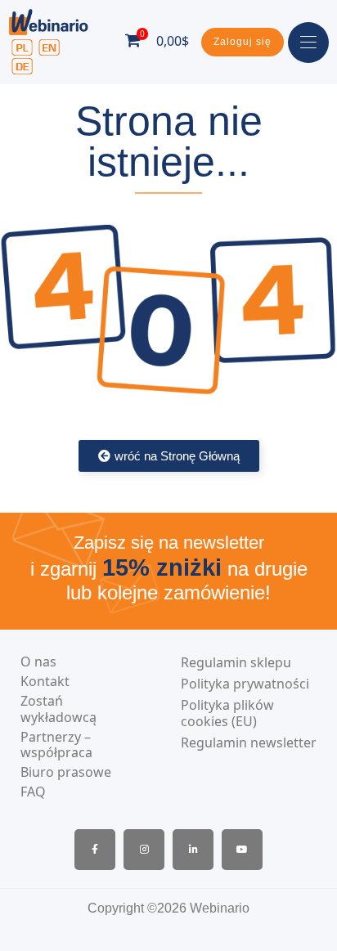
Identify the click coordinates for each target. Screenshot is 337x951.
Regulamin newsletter (249, 742)
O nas (38, 662)
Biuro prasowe (65, 772)
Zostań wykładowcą (58, 708)
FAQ (33, 792)
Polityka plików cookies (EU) (227, 714)
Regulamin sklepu (236, 662)
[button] (242, 42)
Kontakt (45, 681)
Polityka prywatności (245, 684)
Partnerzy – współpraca (56, 744)
